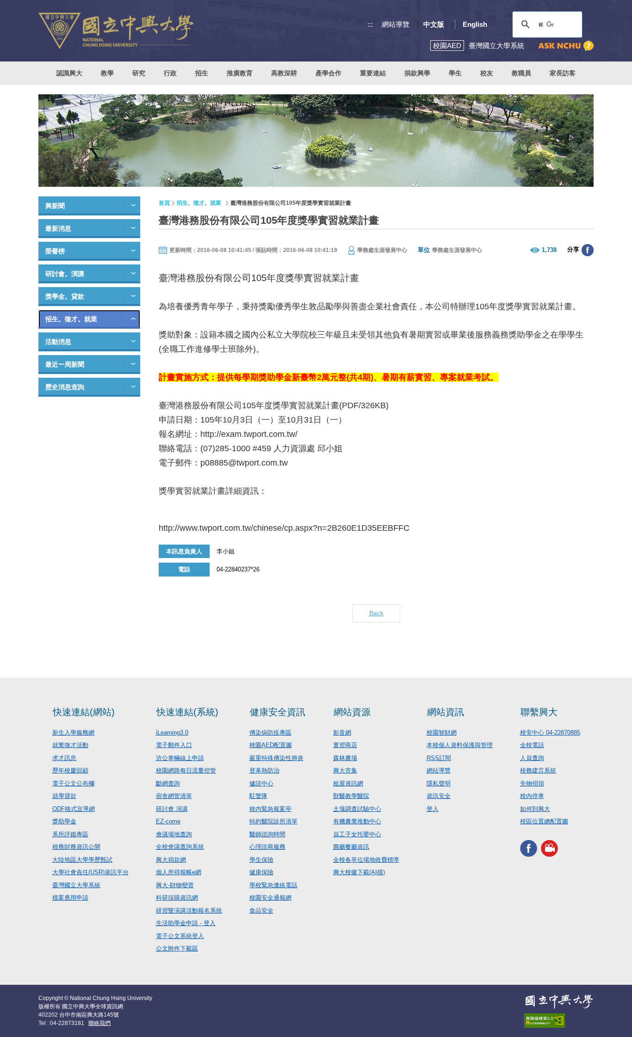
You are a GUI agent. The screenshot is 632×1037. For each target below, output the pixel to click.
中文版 (433, 24)
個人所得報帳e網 (178, 872)
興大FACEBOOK (528, 848)
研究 (138, 73)
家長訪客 (563, 73)
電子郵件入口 (174, 745)
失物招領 (532, 783)
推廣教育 (240, 73)
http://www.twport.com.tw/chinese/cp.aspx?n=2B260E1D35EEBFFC (284, 528)
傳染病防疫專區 (270, 732)
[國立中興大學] (115, 30)
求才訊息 (64, 758)
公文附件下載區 (177, 948)
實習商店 (345, 745)
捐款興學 (417, 73)
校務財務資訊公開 (76, 846)
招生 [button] (201, 73)
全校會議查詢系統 (180, 846)
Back (376, 613)
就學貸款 (64, 795)
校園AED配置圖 (270, 745)
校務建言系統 (538, 770)
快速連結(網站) (84, 712)
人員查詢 (532, 758)
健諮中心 (261, 783)
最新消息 (58, 228)
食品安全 (261, 910)
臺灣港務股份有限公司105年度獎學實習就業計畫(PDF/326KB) (274, 405)
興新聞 (55, 205)
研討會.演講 (172, 808)
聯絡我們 (99, 1023)
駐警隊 (258, 795)
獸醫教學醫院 (351, 795)
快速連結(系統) (187, 712)
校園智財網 (442, 732)
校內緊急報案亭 (270, 808)
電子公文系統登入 (180, 936)
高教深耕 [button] (284, 73)
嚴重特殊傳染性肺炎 (276, 758)
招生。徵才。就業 (71, 319)
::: (370, 24)
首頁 (164, 203)
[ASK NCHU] (566, 46)
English (475, 24)
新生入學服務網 (73, 732)
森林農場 (345, 758)
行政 (170, 73)
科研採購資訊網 (177, 897)
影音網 (342, 732)
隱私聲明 (439, 783)
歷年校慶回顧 (70, 770)
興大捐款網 (171, 859)
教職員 (521, 73)
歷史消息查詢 (64, 387)
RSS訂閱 (439, 758)
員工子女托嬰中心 (357, 834)
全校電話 (532, 745)
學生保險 (261, 859)
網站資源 (352, 712)
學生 (455, 73)
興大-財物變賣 (175, 885)
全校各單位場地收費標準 (366, 859)
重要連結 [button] (373, 73)
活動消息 (58, 341)
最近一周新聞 (64, 364)
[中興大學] (559, 1001)
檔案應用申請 (70, 897)
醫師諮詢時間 (267, 834)
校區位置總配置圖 (544, 821)
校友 (486, 73)
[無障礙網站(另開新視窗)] (559, 1020)
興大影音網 (549, 848)
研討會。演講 (64, 273)
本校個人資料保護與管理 (460, 745)
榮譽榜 (55, 251)
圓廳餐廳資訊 (351, 846)
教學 (107, 73)
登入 (433, 808)
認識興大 (69, 73)
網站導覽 (395, 24)
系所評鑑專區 (70, 834)
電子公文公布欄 (73, 783)
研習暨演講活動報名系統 (189, 910)
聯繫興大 (539, 712)
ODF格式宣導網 (73, 808)
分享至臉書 (588, 250)
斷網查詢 (168, 783)
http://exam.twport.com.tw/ (248, 434)
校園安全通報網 (270, 897)
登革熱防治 (264, 770)
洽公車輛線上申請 (180, 758)
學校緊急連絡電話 (273, 885)
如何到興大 (535, 808)
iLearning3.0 (172, 732)
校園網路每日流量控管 (186, 770)
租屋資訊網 (348, 783)
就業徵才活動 (70, 745)
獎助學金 (64, 821)
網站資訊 (445, 712)
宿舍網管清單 (174, 795)
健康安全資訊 (277, 712)
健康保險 (261, 872)
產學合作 (328, 73)
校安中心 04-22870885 (550, 732)
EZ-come (168, 821)
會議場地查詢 (174, 834)
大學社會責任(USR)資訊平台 (90, 872)
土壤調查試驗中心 (357, 808)
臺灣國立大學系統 (76, 885)
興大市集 (345, 770)
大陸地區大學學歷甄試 (82, 859)
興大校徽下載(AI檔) (359, 872)
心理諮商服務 (267, 846)
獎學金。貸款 (64, 296)
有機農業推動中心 (357, 821)
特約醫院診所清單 (273, 821)
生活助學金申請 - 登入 (186, 923)
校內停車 (532, 795)
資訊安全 (439, 795)
